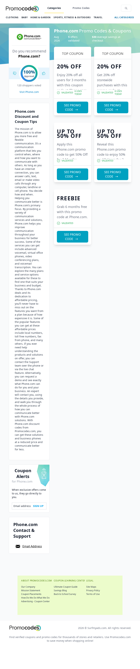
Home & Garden (40, 17)
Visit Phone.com (29, 92)
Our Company (28, 586)
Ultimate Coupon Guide (65, 586)
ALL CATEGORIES (124, 17)
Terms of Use (93, 594)
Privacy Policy (93, 590)
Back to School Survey (65, 594)
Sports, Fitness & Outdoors (72, 17)
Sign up (38, 506)
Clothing (12, 17)
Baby (25, 17)
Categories (54, 8)
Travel (98, 17)
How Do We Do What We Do (35, 597)
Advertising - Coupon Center (35, 601)
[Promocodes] (22, 8)
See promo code (72, 107)
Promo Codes (81, 8)
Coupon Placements (31, 594)
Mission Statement (30, 590)
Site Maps (91, 586)
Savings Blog (60, 590)
